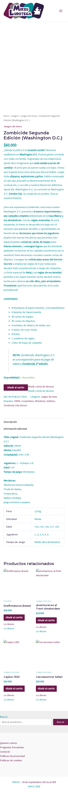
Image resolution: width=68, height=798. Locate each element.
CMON (17, 401)
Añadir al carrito (15, 387)
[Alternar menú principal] (60, 10)
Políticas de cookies (11, 760)
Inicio (6, 115)
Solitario (51, 401)
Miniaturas (40, 401)
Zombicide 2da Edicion (15, 405)
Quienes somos (8, 743)
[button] (41, 386)
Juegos (14, 115)
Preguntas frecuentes (12, 747)
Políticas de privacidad (12, 756)
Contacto (5, 751)
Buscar (4, 716)
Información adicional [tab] (15, 428)
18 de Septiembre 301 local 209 (39, 782)
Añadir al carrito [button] (14, 617)
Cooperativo (27, 401)
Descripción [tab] (10, 421)
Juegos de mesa (28, 115)
